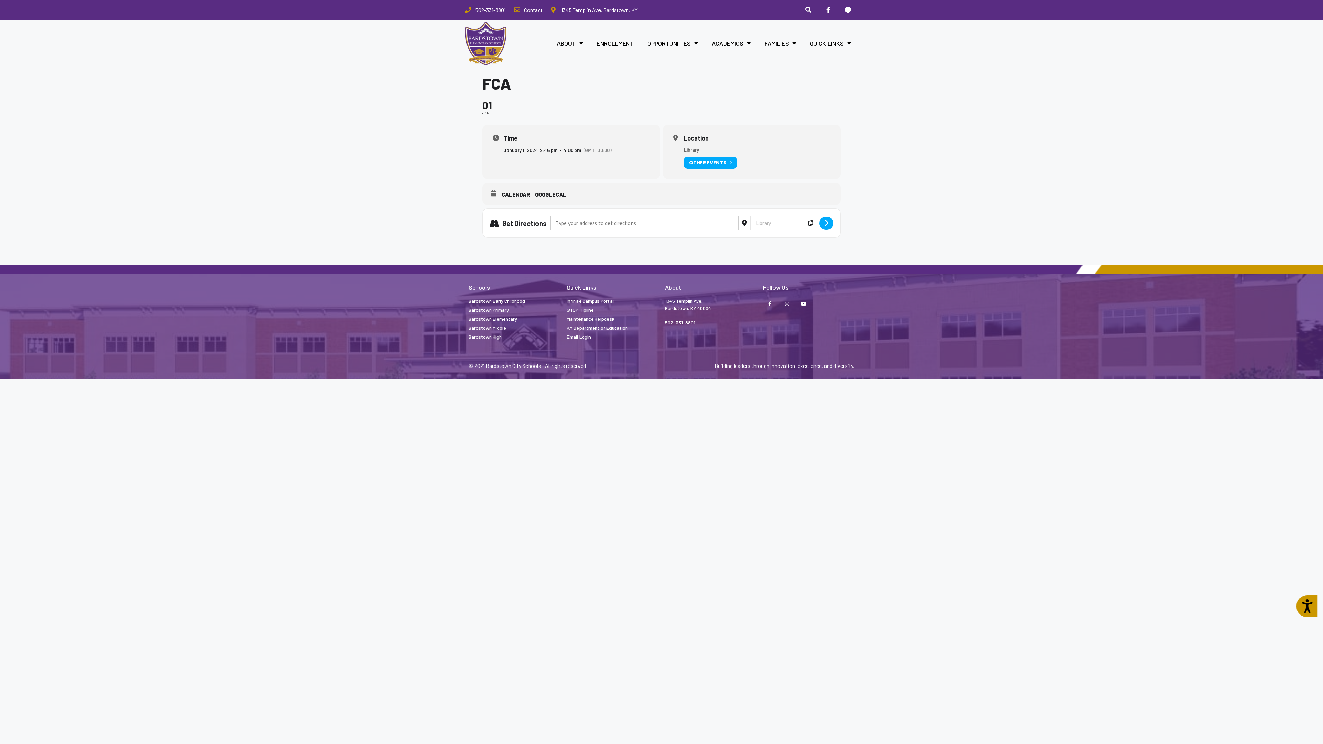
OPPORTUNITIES (669, 43)
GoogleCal (550, 194)
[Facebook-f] (770, 304)
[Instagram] (786, 304)
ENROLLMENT (615, 43)
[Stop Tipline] (848, 10)
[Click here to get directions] (826, 223)
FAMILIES (777, 43)
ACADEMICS (727, 43)
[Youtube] (803, 304)
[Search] (808, 10)
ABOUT (566, 43)
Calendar (516, 194)
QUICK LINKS (827, 43)
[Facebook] (828, 10)
